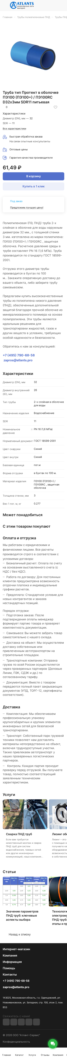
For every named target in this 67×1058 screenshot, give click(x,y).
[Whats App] (36, 1022)
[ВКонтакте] (6, 1022)
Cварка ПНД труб (19, 834)
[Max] (13, 1022)
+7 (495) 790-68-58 (16, 980)
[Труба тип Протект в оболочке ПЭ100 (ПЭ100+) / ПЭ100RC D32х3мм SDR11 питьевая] (33, 55)
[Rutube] (21, 1022)
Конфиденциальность (16, 1041)
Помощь (9, 968)
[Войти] (54, 5)
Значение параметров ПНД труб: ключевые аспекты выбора (22, 915)
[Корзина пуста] (61, 5)
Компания (10, 955)
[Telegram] (28, 1022)
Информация (12, 962)
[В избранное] (55, 107)
